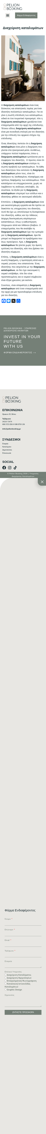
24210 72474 (7, 422)
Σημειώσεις (9, 995)
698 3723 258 (7, 424)
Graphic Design (14, 990)
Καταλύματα (6, 447)
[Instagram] (10, 468)
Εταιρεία (5, 444)
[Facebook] (4, 468)
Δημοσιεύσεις (7, 450)
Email (7, 940)
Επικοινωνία (6, 453)
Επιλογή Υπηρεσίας (13, 972)
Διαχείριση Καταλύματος (19, 975)
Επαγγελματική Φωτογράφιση (21, 981)
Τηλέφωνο (9, 951)
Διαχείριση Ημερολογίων (19, 978)
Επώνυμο (9, 930)
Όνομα (8, 919)
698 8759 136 (20, 424)
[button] (7, 15)
